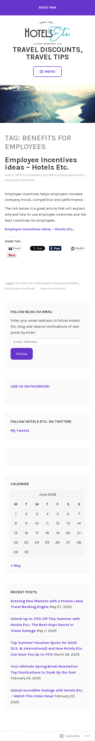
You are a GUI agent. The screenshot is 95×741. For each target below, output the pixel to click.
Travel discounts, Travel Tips (48, 53)
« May (16, 565)
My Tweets (20, 430)
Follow (21, 354)
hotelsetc (34, 175)
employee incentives (20, 180)
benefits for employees (33, 283)
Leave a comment (53, 288)
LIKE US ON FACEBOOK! (30, 386)
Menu (50, 71)
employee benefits (71, 175)
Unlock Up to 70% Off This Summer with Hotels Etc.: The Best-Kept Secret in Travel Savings (45, 625)
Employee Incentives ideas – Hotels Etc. (41, 163)
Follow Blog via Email (31, 312)
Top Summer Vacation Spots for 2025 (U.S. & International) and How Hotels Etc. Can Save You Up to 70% (47, 648)
